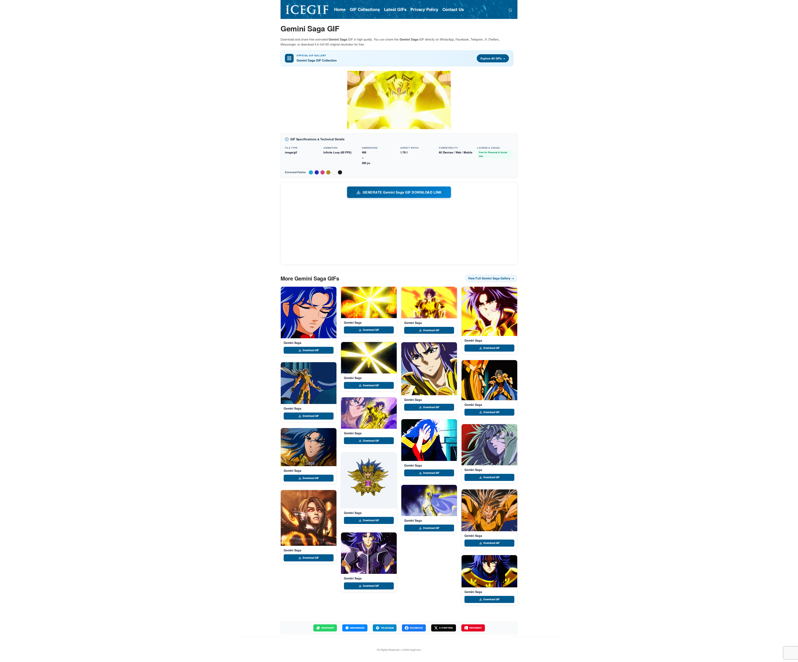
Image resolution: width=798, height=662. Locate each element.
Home (339, 9)
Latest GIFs (395, 9)
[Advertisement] (399, 231)
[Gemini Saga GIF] (308, 312)
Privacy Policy (424, 9)
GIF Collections (365, 9)
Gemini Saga (292, 343)
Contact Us (453, 9)
